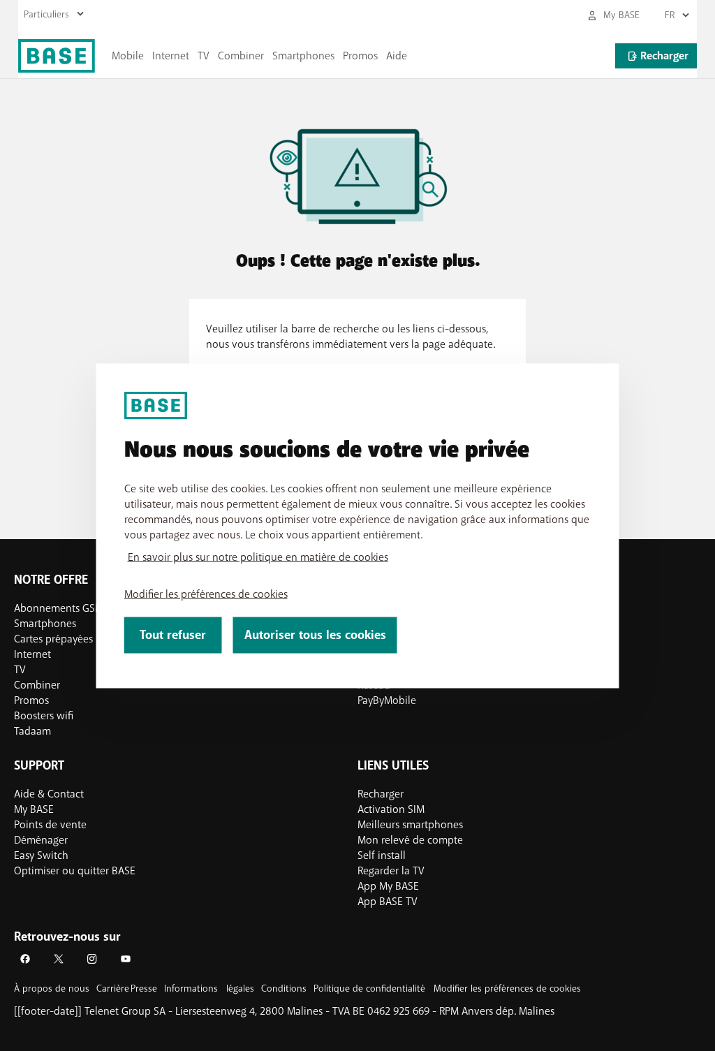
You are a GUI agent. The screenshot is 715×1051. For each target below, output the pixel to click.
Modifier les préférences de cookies (206, 594)
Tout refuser (173, 634)
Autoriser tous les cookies (315, 634)
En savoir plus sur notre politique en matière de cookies (258, 557)
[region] (357, 525)
